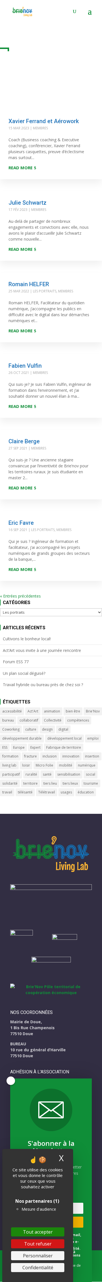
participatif (11, 774)
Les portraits (44, 291)
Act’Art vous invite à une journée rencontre (42, 650)
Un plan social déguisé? (24, 673)
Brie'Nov (93, 711)
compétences (78, 720)
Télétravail (46, 792)
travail (7, 792)
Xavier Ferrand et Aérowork (43, 121)
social (90, 774)
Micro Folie (44, 765)
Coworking (11, 729)
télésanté (25, 792)
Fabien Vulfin (25, 365)
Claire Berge (24, 441)
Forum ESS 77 (16, 661)
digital (63, 729)
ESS (4, 747)
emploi (93, 738)
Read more (20, 167)
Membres (40, 128)
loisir (26, 765)
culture (30, 729)
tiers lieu (50, 783)
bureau (8, 720)
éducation (86, 792)
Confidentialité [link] (37, 1267)
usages (66, 792)
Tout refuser (38, 1244)
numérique (86, 765)
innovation (70, 756)
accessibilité (12, 711)
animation (52, 711)
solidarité (10, 783)
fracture (30, 756)
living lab (9, 765)
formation (10, 756)
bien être (73, 711)
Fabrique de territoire (63, 747)
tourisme (91, 783)
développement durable (22, 738)
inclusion (49, 756)
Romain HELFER (28, 284)
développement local (64, 738)
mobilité (65, 765)
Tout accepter (38, 1232)
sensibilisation (68, 774)
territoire (30, 783)
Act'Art (32, 711)
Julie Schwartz (27, 202)
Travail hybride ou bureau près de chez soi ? (43, 684)
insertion (92, 756)
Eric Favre (21, 522)
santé (47, 774)
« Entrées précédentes (20, 596)
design (47, 729)
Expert (35, 747)
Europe (19, 747)
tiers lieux (70, 783)
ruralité (31, 774)
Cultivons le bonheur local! (27, 638)
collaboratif (29, 720)
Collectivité (52, 720)
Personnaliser (38, 1256)
